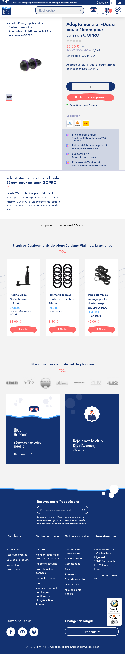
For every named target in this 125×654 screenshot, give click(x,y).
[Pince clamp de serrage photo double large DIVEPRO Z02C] (101, 297)
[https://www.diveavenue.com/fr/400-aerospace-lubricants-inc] (62, 383)
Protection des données (44, 570)
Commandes (72, 563)
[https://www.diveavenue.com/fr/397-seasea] (12, 383)
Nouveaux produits (17, 559)
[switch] (114, 622)
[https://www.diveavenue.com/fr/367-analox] (113, 383)
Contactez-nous (45, 578)
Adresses (70, 574)
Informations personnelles (72, 551)
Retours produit (74, 558)
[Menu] (120, 600)
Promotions (13, 549)
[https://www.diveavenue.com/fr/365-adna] (29, 383)
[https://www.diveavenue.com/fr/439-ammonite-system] (79, 383)
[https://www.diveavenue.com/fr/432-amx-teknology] (96, 383)
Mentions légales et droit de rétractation (48, 556)
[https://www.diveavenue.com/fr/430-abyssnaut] (46, 383)
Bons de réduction (75, 579)
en (119, 2)
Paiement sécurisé (46, 563)
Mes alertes (72, 584)
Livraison (41, 549)
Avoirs (68, 568)
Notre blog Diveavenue (13, 566)
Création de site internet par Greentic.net (74, 646)
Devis (102, 2)
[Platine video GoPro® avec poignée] (23, 297)
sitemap (40, 583)
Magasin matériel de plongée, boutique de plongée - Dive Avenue (46, 596)
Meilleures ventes (16, 554)
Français (90, 631)
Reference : (73, 55)
